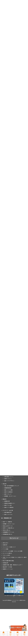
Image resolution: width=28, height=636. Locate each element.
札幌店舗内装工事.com (7, 534)
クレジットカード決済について (9, 547)
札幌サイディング (7, 494)
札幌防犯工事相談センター (9, 503)
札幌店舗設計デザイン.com (8, 532)
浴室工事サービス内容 (7, 567)
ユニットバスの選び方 (7, 553)
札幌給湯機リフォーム (8, 476)
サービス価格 (5, 549)
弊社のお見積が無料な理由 (8, 560)
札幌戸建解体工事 (7, 512)
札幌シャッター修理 (8, 490)
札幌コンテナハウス (8, 514)
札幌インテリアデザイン (9, 480)
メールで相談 (17, 634)
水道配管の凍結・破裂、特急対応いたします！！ (13, 564)
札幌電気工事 (7, 501)
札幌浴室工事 (5, 562)
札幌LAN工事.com (6, 530)
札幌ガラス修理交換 (8, 492)
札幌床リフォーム (7, 478)
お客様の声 (5, 544)
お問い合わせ (5, 542)
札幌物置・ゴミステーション (10, 496)
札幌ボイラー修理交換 (8, 507)
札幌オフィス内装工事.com (8, 528)
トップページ (3, 634)
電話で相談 (24, 634)
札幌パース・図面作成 (7, 521)
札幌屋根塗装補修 (7, 487)
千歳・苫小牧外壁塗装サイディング (11, 485)
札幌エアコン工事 (7, 505)
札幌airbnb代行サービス (8, 525)
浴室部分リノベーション (8, 569)
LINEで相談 (10, 634)
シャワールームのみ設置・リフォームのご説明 (12, 551)
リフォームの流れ (6, 555)
